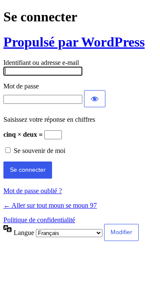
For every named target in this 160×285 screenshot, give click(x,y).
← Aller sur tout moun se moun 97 (50, 205)
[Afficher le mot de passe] (94, 98)
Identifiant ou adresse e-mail (41, 62)
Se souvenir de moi (39, 150)
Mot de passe (21, 86)
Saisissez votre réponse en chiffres (49, 119)
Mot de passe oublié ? (32, 190)
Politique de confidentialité (39, 219)
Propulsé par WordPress (74, 42)
